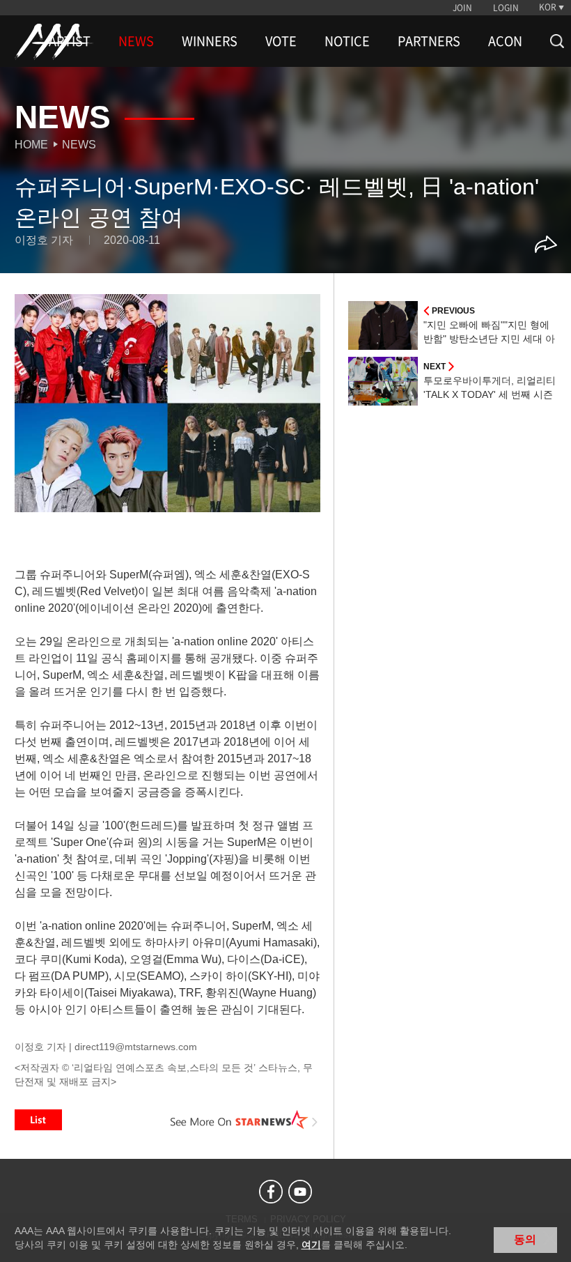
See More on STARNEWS (244, 1119)
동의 (525, 1239)
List (38, 1119)
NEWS (136, 41)
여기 (311, 1244)
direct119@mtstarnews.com (136, 1046)
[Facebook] (271, 1191)
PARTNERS (429, 41)
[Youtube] (300, 1191)
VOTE (281, 41)
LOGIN (506, 7)
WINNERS (209, 41)
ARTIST (70, 41)
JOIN (462, 7)
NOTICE (347, 41)
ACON (505, 41)
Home (31, 145)
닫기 (550, 1238)
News (79, 145)
